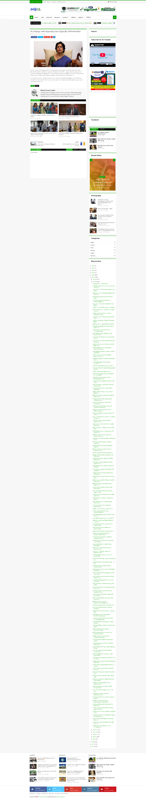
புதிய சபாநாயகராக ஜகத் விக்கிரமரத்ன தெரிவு (69, 116)
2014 (93, 744)
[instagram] (114, 1)
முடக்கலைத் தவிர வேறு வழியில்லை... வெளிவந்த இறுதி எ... (101, 300)
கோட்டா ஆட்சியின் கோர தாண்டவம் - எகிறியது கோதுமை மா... (104, 417)
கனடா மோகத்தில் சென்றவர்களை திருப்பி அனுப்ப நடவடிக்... (102, 491)
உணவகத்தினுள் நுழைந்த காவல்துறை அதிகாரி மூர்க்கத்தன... (104, 351)
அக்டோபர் (95, 729)
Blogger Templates (60, 796)
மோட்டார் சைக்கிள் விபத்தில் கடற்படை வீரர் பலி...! (103, 690)
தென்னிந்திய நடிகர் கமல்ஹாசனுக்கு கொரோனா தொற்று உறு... (101, 615)
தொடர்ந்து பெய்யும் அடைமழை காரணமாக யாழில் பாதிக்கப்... (103, 524)
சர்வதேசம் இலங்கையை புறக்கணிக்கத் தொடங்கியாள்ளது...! (102, 348)
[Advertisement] (103, 104)
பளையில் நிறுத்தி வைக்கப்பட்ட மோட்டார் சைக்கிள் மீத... (102, 555)
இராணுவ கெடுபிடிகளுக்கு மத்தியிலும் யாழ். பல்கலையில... (103, 455)
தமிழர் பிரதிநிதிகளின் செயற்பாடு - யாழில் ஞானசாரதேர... (103, 654)
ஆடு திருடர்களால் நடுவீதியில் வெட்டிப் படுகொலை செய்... (102, 683)
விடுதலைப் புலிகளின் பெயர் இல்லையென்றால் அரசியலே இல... (103, 679)
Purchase (65, 793)
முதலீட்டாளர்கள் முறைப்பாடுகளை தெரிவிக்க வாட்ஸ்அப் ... (103, 668)
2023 (93, 272)
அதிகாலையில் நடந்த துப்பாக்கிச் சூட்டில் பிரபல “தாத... (104, 477)
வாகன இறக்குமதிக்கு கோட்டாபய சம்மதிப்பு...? (104, 518)
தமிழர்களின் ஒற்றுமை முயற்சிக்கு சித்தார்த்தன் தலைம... (104, 359)
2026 (93, 265)
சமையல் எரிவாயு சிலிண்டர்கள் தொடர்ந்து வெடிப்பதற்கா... (102, 487)
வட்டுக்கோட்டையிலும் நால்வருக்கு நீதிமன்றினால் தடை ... (101, 694)
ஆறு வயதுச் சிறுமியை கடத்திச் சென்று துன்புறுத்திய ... (102, 544)
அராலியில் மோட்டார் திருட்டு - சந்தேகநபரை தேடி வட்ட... (103, 498)
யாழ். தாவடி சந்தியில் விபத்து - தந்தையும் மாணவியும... (102, 607)
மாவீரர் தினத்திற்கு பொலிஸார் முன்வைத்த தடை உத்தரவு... (104, 625)
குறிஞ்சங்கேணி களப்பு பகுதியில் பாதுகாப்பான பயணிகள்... (103, 466)
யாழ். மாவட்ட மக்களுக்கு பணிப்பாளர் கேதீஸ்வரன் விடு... (101, 551)
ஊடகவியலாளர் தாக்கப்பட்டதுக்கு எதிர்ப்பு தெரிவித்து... (102, 388)
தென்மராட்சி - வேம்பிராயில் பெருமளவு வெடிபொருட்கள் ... (102, 548)
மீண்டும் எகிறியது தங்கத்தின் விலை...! (102, 371)
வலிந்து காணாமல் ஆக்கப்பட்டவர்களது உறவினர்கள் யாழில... (102, 313)
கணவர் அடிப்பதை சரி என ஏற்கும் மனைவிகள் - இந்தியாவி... (104, 344)
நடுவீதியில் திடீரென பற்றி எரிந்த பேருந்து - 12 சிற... (104, 562)
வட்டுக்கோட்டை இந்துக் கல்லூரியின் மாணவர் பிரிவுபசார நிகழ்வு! (89, 23)
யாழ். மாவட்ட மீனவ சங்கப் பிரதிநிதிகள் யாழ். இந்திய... (103, 304)
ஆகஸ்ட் (95, 734)
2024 (93, 270)
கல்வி (42, 17)
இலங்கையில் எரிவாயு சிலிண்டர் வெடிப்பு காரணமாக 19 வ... (102, 449)
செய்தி (36, 17)
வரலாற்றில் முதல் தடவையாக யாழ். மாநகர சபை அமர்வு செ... (104, 286)
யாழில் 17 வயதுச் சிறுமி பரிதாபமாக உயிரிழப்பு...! (104, 307)
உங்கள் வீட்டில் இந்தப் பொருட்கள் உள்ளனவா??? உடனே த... (104, 413)
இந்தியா (102, 174)
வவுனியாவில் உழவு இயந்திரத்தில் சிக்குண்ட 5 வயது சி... (103, 665)
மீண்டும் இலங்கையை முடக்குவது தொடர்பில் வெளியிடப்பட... (103, 431)
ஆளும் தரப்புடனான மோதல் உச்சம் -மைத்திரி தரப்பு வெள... (103, 424)
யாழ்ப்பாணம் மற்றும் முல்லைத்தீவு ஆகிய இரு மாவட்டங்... (103, 722)
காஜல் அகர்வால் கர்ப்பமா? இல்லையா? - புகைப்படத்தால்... (102, 528)
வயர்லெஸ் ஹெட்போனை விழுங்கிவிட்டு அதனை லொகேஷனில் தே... (104, 715)
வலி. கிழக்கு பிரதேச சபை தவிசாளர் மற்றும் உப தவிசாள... (104, 697)
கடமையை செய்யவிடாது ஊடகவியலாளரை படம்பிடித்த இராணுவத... (103, 618)
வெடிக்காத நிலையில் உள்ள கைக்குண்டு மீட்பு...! (104, 605)
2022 (93, 275)
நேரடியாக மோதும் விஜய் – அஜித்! (105, 208)
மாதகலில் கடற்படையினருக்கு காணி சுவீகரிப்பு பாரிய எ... (104, 317)
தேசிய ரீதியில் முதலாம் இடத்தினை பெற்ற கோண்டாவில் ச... (102, 333)
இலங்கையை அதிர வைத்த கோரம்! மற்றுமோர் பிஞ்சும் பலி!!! (103, 395)
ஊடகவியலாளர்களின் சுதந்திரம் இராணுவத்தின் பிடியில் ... (104, 368)
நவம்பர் (95, 281)
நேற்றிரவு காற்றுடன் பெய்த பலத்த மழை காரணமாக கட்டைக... (102, 435)
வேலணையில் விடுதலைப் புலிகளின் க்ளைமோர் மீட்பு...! (104, 672)
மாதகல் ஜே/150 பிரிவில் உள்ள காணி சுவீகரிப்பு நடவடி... (104, 337)
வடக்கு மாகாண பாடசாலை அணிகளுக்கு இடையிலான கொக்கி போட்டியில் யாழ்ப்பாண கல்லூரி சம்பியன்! (76, 779)
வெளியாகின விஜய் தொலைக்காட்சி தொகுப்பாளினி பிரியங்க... (101, 533)
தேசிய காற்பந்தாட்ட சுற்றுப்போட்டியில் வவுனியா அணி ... (104, 428)
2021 (93, 277)
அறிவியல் (73, 17)
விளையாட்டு (49, 17)
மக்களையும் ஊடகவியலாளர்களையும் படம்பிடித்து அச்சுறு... (101, 330)
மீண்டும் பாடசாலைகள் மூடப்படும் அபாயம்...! (103, 508)
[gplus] (112, 1)
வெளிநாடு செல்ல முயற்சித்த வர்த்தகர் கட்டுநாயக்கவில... (102, 566)
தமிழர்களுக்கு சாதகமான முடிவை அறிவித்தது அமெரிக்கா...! (104, 569)
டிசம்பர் (94, 279)
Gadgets (33, 793)
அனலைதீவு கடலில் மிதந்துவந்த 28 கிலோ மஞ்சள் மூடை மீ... (103, 462)
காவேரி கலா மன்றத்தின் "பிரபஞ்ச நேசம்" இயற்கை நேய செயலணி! (71, 134)
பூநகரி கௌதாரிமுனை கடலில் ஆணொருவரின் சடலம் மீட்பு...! (104, 587)
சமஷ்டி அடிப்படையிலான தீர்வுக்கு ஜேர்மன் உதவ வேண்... (104, 290)
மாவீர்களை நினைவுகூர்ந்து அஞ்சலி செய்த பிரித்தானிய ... (103, 473)
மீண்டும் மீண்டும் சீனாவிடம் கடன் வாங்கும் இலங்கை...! (103, 392)
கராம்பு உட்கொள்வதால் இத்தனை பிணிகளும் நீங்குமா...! (103, 719)
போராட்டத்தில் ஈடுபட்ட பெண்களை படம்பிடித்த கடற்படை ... (103, 310)
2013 (93, 746)
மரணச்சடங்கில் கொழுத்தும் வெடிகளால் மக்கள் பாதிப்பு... (104, 381)
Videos (88, 17)
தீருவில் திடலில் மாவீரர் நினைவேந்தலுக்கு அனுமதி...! (102, 446)
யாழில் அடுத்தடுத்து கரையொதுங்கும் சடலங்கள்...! (101, 362)
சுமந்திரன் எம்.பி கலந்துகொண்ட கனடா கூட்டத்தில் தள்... (102, 726)
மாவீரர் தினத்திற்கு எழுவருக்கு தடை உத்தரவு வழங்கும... (103, 622)
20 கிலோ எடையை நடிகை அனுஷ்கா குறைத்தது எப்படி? (104, 711)
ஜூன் (94, 739)
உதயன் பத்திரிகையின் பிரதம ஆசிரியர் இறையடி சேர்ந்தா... (104, 647)
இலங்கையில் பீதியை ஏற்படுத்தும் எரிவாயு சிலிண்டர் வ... (102, 484)
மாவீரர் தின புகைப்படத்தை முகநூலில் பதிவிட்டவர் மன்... (101, 421)
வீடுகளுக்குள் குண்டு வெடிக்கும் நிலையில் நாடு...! (103, 297)
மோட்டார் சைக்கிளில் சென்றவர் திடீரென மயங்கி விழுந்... (102, 650)
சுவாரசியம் (65, 17)
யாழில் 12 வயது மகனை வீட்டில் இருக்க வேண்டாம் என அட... (102, 355)
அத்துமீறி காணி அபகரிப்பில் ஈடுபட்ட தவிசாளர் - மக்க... (104, 611)
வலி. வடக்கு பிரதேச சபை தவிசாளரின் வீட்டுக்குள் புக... (102, 403)
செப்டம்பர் (95, 732)
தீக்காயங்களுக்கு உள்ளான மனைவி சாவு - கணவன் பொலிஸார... (103, 633)
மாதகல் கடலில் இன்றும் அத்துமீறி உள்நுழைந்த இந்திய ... (103, 320)
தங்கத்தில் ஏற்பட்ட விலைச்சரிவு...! (100, 283)
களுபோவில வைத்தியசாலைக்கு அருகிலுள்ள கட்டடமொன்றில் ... (103, 374)
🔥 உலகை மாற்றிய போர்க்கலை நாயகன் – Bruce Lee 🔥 (52, 23)
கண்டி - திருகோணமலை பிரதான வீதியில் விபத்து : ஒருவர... (102, 686)
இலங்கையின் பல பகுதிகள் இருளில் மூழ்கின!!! (103, 324)
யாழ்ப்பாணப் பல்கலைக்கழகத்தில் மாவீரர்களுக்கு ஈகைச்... (104, 438)
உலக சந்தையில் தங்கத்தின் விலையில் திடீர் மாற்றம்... (103, 640)
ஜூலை (94, 736)
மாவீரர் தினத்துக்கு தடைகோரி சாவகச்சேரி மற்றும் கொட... (103, 643)
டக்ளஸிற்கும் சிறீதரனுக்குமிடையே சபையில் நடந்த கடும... (103, 580)
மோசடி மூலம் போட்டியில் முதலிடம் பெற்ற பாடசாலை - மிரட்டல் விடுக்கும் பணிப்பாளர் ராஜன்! (43, 134)
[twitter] (110, 1)
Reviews (58, 793)
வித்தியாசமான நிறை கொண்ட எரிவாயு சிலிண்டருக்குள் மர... (102, 410)
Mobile (39, 793)
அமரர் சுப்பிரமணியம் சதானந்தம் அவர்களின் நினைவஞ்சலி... (103, 385)
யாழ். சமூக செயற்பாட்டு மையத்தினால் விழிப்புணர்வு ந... (102, 505)
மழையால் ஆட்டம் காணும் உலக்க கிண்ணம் (76, 764)
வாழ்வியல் (80, 17)
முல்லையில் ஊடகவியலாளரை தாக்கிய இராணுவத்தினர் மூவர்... (102, 377)
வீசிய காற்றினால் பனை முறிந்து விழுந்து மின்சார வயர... (102, 502)
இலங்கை (72, 23)
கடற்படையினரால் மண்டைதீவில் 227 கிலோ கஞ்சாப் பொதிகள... (103, 708)
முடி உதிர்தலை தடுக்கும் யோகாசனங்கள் (106, 758)
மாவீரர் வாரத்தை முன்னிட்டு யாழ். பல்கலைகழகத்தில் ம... (101, 511)
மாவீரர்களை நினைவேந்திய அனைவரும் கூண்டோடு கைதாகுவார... (102, 406)
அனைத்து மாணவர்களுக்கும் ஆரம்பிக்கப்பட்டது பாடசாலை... (104, 658)
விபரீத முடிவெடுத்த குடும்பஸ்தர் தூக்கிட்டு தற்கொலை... (103, 704)
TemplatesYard (43, 796)
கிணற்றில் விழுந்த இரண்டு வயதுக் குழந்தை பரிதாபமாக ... (103, 326)
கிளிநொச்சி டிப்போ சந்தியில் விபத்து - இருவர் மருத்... (103, 676)
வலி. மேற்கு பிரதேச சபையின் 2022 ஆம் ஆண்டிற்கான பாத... (102, 591)
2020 (93, 742)
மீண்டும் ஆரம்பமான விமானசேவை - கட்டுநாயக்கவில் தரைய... (101, 636)
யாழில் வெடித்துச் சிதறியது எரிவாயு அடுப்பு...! (103, 365)
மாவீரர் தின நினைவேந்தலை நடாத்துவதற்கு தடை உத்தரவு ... (103, 594)
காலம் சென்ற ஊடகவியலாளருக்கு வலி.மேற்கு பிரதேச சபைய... (103, 576)
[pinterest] (115, 1)
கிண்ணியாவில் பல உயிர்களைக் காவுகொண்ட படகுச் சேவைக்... (103, 541)
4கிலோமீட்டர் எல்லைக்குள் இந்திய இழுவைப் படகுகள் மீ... (103, 520)
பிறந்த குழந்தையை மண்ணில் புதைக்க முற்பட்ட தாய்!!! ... (104, 584)
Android (45, 793)
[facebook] (108, 1)
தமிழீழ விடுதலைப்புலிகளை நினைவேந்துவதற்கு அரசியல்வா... (104, 661)
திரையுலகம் (57, 17)
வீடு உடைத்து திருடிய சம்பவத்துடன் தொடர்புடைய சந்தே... (101, 629)
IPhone (52, 793)
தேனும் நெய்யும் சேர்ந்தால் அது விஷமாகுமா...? (103, 531)
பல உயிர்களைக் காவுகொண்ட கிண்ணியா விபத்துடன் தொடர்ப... (102, 537)
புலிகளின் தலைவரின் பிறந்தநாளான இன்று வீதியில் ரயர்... (103, 459)
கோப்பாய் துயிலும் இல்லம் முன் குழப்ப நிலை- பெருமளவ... (103, 598)
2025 (93, 268)
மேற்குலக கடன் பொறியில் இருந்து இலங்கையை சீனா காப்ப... (104, 293)
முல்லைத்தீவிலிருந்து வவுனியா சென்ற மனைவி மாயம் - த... (104, 515)
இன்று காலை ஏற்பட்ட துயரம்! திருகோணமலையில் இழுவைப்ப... (101, 602)
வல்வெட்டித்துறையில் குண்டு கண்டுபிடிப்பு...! (103, 452)
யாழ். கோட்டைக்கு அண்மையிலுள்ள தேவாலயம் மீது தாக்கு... (104, 341)
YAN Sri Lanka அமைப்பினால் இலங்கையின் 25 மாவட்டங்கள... (104, 573)
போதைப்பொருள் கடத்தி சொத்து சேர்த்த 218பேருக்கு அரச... (102, 399)
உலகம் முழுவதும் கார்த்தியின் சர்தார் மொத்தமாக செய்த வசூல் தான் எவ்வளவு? (105, 216)
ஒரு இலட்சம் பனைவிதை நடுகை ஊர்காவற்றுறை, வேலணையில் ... (101, 701)
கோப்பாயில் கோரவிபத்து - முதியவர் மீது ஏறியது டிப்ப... (104, 559)
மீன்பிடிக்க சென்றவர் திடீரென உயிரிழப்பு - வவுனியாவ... (102, 442)
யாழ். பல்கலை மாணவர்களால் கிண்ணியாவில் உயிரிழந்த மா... (103, 469)
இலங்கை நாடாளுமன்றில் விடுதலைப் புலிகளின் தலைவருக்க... (104, 480)
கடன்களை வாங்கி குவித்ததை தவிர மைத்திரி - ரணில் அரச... (104, 494)
